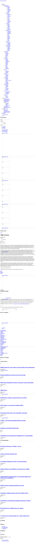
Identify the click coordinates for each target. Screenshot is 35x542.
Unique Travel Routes (7, 107)
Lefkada (7, 55)
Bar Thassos (2, 340)
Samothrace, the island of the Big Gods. (9, 428)
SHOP (3, 115)
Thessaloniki (7, 61)
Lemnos (9, 10)
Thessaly (5, 73)
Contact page (4, 528)
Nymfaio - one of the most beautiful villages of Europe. (13, 420)
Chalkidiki (7, 68)
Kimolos (9, 27)
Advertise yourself (4, 527)
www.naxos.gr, (15, 303)
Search (1, 119)
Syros (8, 19)
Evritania (7, 81)
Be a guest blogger (5, 131)
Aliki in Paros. (3, 390)
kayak (1, 355)
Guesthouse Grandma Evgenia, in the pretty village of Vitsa (14, 493)
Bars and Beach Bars (7, 99)
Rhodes (9, 38)
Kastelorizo (9, 33)
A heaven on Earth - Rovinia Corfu (8, 453)
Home (1, 232)
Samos (9, 11)
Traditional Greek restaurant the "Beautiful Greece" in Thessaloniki (16, 435)
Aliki (1, 270)
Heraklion (7, 92)
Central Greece (6, 77)
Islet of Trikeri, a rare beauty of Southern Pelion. (11, 405)
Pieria (6, 66)
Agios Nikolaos (8, 91)
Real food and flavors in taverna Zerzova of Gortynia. (13, 375)
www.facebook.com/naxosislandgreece (23, 303)
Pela (6, 65)
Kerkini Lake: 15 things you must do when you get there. (13, 397)
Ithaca (7, 54)
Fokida (7, 82)
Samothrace (9, 9)
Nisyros (9, 36)
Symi (8, 39)
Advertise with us (4, 130)
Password (2, 537)
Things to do (2, 337)
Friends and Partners (7, 112)
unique (1, 346)
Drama (7, 59)
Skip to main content (3, 0)
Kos (8, 34)
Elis (6, 87)
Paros (1, 271)
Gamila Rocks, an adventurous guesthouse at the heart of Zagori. (15, 500)
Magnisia (7, 75)
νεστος (1, 351)
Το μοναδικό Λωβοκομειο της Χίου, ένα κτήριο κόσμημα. (13, 461)
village (1, 273)
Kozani (7, 64)
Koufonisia (9, 29)
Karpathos (9, 32)
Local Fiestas (8, 105)
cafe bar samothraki (3, 342)
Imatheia (7, 60)
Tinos (8, 15)
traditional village (2, 348)
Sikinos (9, 24)
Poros (8, 50)
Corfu (7, 52)
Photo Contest (6, 114)
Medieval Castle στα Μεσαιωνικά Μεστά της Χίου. (12, 485)
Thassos (9, 7)
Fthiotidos (7, 83)
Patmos (9, 37)
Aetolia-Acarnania (8, 80)
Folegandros (9, 21)
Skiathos (9, 43)
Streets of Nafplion (3, 347)
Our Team (3, 526)
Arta (6, 70)
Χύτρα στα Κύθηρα (3, 341)
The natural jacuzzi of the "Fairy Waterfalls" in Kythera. (13, 412)
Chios (8, 12)
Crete (5, 90)
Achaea (7, 86)
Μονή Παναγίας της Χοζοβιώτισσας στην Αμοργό (11, 508)
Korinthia (7, 88)
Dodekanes (7, 30)
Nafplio (1, 354)
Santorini (9, 18)
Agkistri (9, 46)
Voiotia (7, 79)
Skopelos (9, 44)
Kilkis (7, 63)
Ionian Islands (6, 51)
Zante (6, 57)
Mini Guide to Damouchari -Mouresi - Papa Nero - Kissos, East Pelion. (16, 382)
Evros (7, 96)
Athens (7, 78)
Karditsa (7, 74)
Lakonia (7, 89)
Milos (8, 25)
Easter (7, 104)
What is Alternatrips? (5, 129)
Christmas (1, 332)
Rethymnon (7, 93)
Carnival (7, 103)
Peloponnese (6, 84)
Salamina (9, 48)
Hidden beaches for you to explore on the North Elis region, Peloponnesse (17, 367)
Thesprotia (7, 71)
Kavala (7, 62)
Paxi (6, 56)
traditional (1, 272)
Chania (7, 94)
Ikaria (8, 8)
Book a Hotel (6, 109)
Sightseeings (6, 106)
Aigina (9, 47)
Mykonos (9, 16)
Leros (8, 35)
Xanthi (7, 95)
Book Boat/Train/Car (7, 111)
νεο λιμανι (1, 350)
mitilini (1, 349)
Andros (9, 20)
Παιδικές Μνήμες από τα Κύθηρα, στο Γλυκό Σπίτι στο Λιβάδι (14, 469)
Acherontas (2, 352)
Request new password (5, 540)
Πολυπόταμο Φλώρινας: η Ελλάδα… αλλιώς (10, 446)
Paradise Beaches (6, 101)
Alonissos (9, 42)
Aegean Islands (6, 5)
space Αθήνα (2, 343)
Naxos (9, 17)
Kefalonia (7, 53)
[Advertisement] (17, 320)
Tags (3, 328)
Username (2, 536)
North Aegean (8, 6)
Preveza (7, 72)
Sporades (7, 41)
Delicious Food (6, 100)
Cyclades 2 (7, 23)
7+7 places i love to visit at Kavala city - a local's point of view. (14, 515)
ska (0, 345)
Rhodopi (7, 97)
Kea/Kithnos (9, 14)
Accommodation (2, 330)
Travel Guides (2, 338)
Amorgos (9, 26)
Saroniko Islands (8, 45)
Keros (8, 28)
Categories (3, 327)
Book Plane (5, 110)
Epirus (5, 69)
